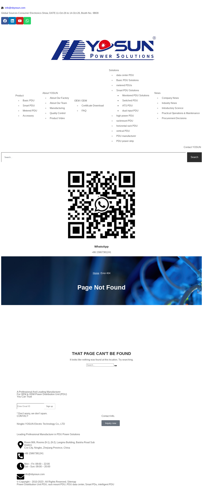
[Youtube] (19, 20)
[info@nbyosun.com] (20, 476)
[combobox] (93, 157)
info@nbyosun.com (34, 474)
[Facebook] (5, 20)
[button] (111, 423)
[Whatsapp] (27, 20)
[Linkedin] (12, 20)
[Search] (115, 365)
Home (96, 273)
